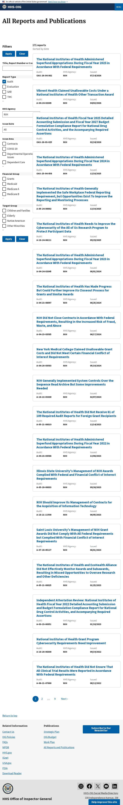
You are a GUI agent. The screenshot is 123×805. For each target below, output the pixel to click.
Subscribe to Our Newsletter (101, 729)
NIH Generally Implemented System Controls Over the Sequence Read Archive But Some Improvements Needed (75, 384)
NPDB (5, 747)
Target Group (9, 205)
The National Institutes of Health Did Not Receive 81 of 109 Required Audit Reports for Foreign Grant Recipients (76, 414)
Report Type (9, 76)
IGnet (5, 757)
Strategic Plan (51, 731)
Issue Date (8, 123)
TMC (9, 97)
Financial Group (10, 173)
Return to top (9, 715)
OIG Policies (8, 737)
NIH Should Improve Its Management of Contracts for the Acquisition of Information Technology (74, 504)
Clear (22, 53)
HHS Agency (8, 108)
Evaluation (13, 86)
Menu (118, 7)
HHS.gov (7, 752)
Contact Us (8, 731)
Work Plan (49, 742)
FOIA (5, 768)
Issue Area (8, 138)
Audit (10, 81)
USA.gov (6, 763)
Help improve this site (104, 802)
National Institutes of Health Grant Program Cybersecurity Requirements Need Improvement (71, 641)
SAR (9, 91)
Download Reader (12, 773)
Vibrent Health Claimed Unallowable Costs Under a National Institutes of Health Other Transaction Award (75, 92)
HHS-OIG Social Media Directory (101, 793)
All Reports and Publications (59, 747)
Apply (8, 53)
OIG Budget (50, 737)
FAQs (5, 742)
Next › (64, 698)
